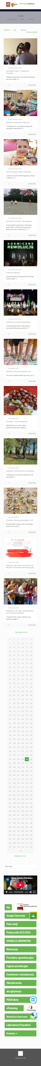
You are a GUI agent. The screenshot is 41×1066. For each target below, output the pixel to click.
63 (18, 679)
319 (20, 851)
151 (10, 739)
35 (27, 659)
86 (14, 695)
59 (27, 675)
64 (22, 679)
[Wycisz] (30, 892)
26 (14, 655)
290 (14, 831)
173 (27, 751)
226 (22, 787)
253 (10, 807)
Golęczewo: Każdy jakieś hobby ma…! (18, 122)
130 (22, 723)
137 (27, 727)
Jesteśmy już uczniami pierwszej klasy (18, 322)
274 (22, 819)
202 (22, 771)
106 (22, 707)
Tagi (14, 30)
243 (18, 799)
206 (14, 775)
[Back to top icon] (20, 1053)
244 (22, 799)
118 (22, 715)
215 (27, 779)
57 (18, 675)
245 (27, 799)
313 (10, 847)
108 (31, 707)
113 (27, 711)
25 (10, 655)
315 (18, 847)
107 (27, 707)
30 (31, 655)
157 (10, 743)
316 (22, 847)
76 (22, 687)
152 (14, 739)
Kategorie (7, 30)
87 (18, 695)
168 (31, 747)
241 (10, 799)
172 (22, 751)
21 (18, 651)
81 (18, 691)
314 (14, 847)
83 (27, 691)
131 (27, 723)
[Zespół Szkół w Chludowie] (20, 4)
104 (14, 707)
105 (18, 707)
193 (10, 767)
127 (10, 723)
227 (27, 787)
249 (18, 803)
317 (27, 847)
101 (27, 703)
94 (22, 699)
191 (27, 763)
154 (22, 739)
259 (10, 811)
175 (10, 755)
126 (31, 719)
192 (31, 763)
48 (31, 667)
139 (10, 731)
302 (14, 839)
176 (14, 755)
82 (22, 691)
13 (10, 647)
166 (22, 747)
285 (18, 827)
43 (10, 667)
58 (22, 675)
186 (31, 759)
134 (14, 727)
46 (22, 667)
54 (31, 671)
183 (18, 759)
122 (14, 719)
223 (10, 787)
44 (14, 667)
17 (27, 647)
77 (27, 687)
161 (27, 743)
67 (10, 683)
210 (31, 775)
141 (18, 731)
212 (14, 779)
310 (22, 843)
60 (31, 675)
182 (14, 759)
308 (14, 843)
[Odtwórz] (7, 892)
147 (18, 735)
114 (31, 711)
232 (22, 791)
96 (31, 699)
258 (31, 807)
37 (10, 663)
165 (18, 747)
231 (18, 791)
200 (14, 771)
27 (18, 655)
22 (22, 651)
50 (14, 671)
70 (22, 683)
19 (10, 651)
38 (14, 663)
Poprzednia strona (21, 632)
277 (10, 823)
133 (10, 727)
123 (18, 719)
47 (27, 667)
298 (22, 835)
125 (27, 719)
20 (14, 651)
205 (10, 775)
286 (22, 827)
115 (10, 715)
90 (31, 695)
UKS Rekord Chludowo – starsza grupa (19, 221)
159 (18, 743)
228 (31, 787)
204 (31, 771)
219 (18, 783)
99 (18, 703)
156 (31, 739)
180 (31, 755)
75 (18, 687)
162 (31, 743)
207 (18, 775)
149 (27, 735)
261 (18, 811)
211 (10, 779)
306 (31, 839)
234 (31, 791)
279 (18, 823)
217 (10, 783)
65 (27, 679)
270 (31, 815)
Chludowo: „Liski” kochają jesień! (16, 421)
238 (22, 795)
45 (18, 667)
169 (10, 751)
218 (14, 783)
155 (27, 739)
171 (18, 751)
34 (22, 659)
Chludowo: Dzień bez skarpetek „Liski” (18, 371)
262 (22, 811)
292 (22, 831)
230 (14, 791)
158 (14, 743)
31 (10, 659)
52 (22, 671)
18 (31, 647)
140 (14, 731)
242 (14, 799)
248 (14, 803)
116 (14, 715)
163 (10, 747)
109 (10, 711)
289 (10, 831)
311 (27, 843)
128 (14, 723)
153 (18, 739)
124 (22, 719)
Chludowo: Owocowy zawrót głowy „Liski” (19, 520)
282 (31, 823)
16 (22, 647)
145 (10, 735)
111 (18, 711)
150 (31, 735)
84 (31, 691)
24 (31, 651)
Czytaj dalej (32, 85)
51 (18, 671)
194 (14, 767)
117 (18, 715)
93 (18, 699)
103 (10, 707)
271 (10, 819)
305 (27, 839)
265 (10, 815)
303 (18, 839)
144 (31, 731)
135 (18, 727)
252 (31, 803)
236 (14, 795)
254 (14, 807)
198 (31, 767)
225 (18, 787)
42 (31, 663)
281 (27, 823)
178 (22, 755)
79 (10, 691)
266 (14, 815)
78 (31, 687)
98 (14, 703)
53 (27, 671)
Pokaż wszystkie (31, 32)
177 (18, 755)
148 (22, 735)
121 (10, 719)
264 (31, 811)
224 (14, 787)
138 (31, 727)
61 (10, 679)
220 (22, 783)
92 (14, 699)
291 (18, 831)
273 (18, 819)
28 (22, 655)
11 (27, 643)
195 (18, 767)
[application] (20, 885)
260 (14, 811)
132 (31, 723)
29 (27, 655)
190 (22, 763)
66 (31, 679)
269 (27, 815)
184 (22, 759)
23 (27, 651)
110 (14, 711)
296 (14, 835)
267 (18, 815)
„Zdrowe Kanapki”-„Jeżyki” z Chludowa (18, 172)
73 (10, 687)
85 (10, 695)
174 (31, 751)
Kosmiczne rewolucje (13, 273)
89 (27, 695)
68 (14, 683)
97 (10, 703)
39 (18, 663)
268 (22, 815)
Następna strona (19, 856)
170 (14, 751)
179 (27, 755)
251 (27, 803)
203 (27, 771)
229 (10, 791)
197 (27, 767)
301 (10, 839)
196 (22, 767)
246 (31, 799)
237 (18, 795)
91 (10, 699)
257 (27, 807)
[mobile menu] (38, 5)
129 (18, 723)
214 (22, 779)
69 (18, 683)
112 (22, 711)
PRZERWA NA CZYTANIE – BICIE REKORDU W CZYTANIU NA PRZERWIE (19, 612)
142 (22, 731)
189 (18, 763)
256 (22, 807)
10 (22, 643)
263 (27, 811)
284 (14, 827)
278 (14, 823)
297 (18, 835)
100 (22, 703)
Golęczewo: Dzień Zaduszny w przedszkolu (20, 471)
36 (31, 659)
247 (10, 803)
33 (18, 659)
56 (14, 675)
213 (18, 779)
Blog (22, 19)
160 (22, 743)
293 (27, 831)
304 (22, 839)
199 (10, 771)
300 (31, 835)
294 (31, 831)
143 (27, 731)
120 (31, 715)
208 (22, 775)
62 (14, 679)
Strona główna (12, 19)
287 (27, 827)
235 (10, 795)
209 (27, 775)
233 (27, 791)
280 (22, 823)
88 (22, 695)
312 (31, 843)
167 (27, 747)
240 (31, 795)
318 (31, 847)
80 (14, 691)
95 (27, 699)
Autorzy (23, 30)
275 (27, 819)
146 (14, 735)
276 (31, 819)
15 (18, 647)
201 (18, 771)
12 (31, 643)
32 (14, 659)
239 (27, 795)
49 (10, 671)
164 (14, 747)
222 (31, 783)
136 (22, 727)
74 (14, 687)
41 (27, 663)
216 (31, 779)
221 (27, 783)
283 (10, 827)
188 (14, 763)
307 (10, 843)
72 (31, 683)
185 (27, 759)
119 (27, 715)
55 (10, 675)
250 (22, 803)
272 (14, 819)
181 (10, 759)
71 (27, 683)
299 (27, 835)
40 (22, 663)
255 (18, 807)
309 (18, 843)
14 (14, 647)
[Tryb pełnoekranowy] (34, 892)
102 (31, 703)
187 (10, 763)
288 (31, 827)
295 (10, 835)
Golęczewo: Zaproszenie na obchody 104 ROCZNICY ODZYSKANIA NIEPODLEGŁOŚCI (20, 566)
